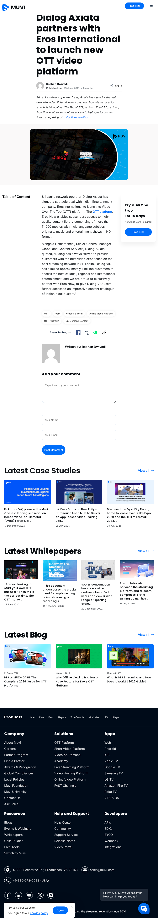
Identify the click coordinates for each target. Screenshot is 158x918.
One (32, 717)
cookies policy (39, 913)
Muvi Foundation (16, 785)
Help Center (63, 822)
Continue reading (78, 117)
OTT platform (102, 211)
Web (107, 742)
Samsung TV (113, 773)
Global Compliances (19, 773)
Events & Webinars (17, 828)
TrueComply (77, 717)
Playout (62, 717)
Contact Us (12, 798)
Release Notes (64, 841)
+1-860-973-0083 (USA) (31, 880)
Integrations (112, 847)
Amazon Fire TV (116, 785)
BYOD (108, 835)
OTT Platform (51, 320)
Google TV (112, 767)
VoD (57, 313)
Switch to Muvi (15, 853)
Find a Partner (14, 761)
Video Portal (63, 847)
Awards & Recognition (20, 767)
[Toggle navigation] (151, 5)
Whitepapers (13, 835)
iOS (106, 755)
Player (116, 717)
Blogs (8, 822)
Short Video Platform (69, 749)
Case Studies (13, 841)
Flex (50, 717)
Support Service (66, 835)
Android (110, 749)
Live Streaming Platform (71, 767)
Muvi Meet (94, 717)
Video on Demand (67, 755)
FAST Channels (65, 785)
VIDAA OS (111, 798)
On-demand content (77, 320)
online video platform (101, 313)
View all (143, 470)
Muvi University (15, 792)
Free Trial (134, 5)
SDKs (108, 828)
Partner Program (16, 755)
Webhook (111, 841)
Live (41, 717)
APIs (107, 822)
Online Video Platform (70, 779)
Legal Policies (14, 779)
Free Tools (11, 847)
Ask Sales (11, 804)
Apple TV (111, 761)
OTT (46, 313)
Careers (10, 749)
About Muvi (12, 742)
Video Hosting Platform (71, 773)
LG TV (108, 779)
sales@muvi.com (102, 870)
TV (106, 717)
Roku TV (110, 792)
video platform (74, 313)
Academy (61, 761)
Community (62, 828)
